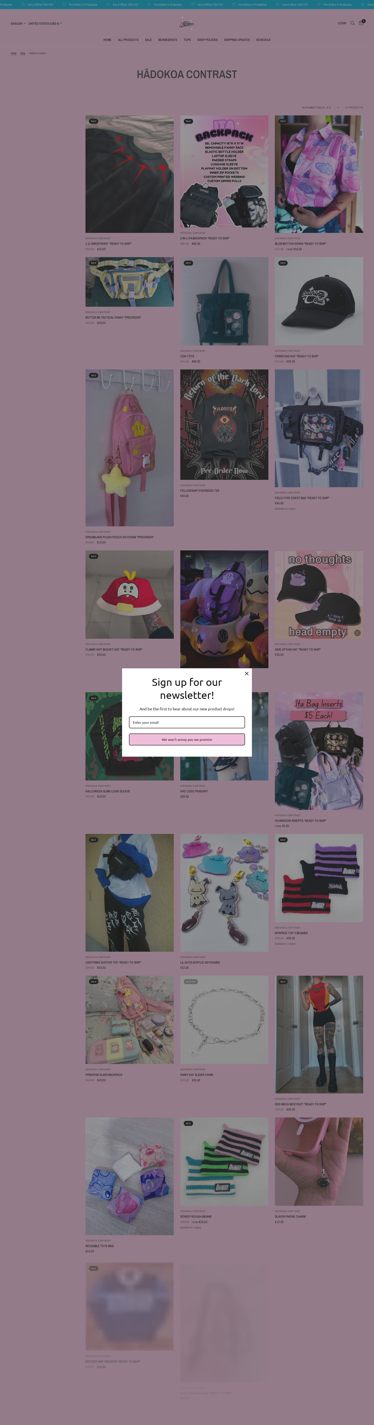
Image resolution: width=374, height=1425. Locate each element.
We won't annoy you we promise (187, 739)
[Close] (247, 673)
